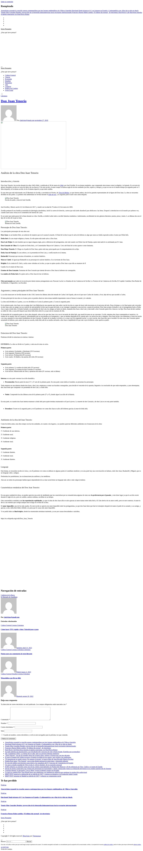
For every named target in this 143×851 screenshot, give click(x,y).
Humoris (20, 696)
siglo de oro (52, 194)
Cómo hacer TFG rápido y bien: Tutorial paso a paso (20, 629)
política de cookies (108, 844)
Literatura (4, 96)
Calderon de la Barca (8, 595)
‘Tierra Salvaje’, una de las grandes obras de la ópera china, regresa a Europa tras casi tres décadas (37, 755)
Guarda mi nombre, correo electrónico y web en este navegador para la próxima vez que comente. (35, 735)
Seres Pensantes (6, 29)
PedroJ (19, 672)
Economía (8, 79)
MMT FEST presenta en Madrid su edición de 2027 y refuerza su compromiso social (33, 776)
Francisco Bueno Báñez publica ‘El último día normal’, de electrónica (28, 748)
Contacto (8, 86)
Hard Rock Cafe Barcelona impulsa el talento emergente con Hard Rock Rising (31, 750)
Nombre (4, 723)
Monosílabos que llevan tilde (11, 678)
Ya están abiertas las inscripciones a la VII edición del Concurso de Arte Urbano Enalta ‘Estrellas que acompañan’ (42, 752)
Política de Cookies (11, 88)
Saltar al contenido (7, 2)
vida (6, 85)
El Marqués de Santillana (9, 597)
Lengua (14, 625)
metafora (20, 648)
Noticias (3, 785)
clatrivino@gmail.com (27, 120)
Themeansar (37, 836)
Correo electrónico (7, 727)
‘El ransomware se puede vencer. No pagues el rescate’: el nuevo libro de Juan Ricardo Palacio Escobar (39, 759)
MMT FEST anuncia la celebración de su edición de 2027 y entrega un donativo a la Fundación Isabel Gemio (41, 774)
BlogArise (26, 836)
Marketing (8, 83)
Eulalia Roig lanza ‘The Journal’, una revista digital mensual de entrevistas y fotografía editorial (36, 761)
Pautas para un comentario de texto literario (16, 654)
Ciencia (7, 77)
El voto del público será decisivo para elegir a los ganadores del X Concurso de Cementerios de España (39, 763)
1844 (61, 185)
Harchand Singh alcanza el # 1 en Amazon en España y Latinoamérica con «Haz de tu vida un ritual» (38, 744)
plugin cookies (137, 844)
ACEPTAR (5, 847)
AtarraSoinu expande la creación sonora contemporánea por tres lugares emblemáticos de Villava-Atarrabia (40, 742)
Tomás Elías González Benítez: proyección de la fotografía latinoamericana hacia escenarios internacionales (40, 746)
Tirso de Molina (64, 193)
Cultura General (10, 75)
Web (2, 731)
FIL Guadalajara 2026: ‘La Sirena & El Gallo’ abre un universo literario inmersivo (32, 753)
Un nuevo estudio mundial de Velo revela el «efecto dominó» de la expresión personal (33, 765)
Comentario (5, 719)
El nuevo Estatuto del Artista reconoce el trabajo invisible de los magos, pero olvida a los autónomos (38, 757)
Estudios (8, 81)
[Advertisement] (71, 49)
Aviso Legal (9, 90)
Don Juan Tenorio (13, 101)
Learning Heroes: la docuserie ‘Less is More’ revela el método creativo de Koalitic (32, 770)
